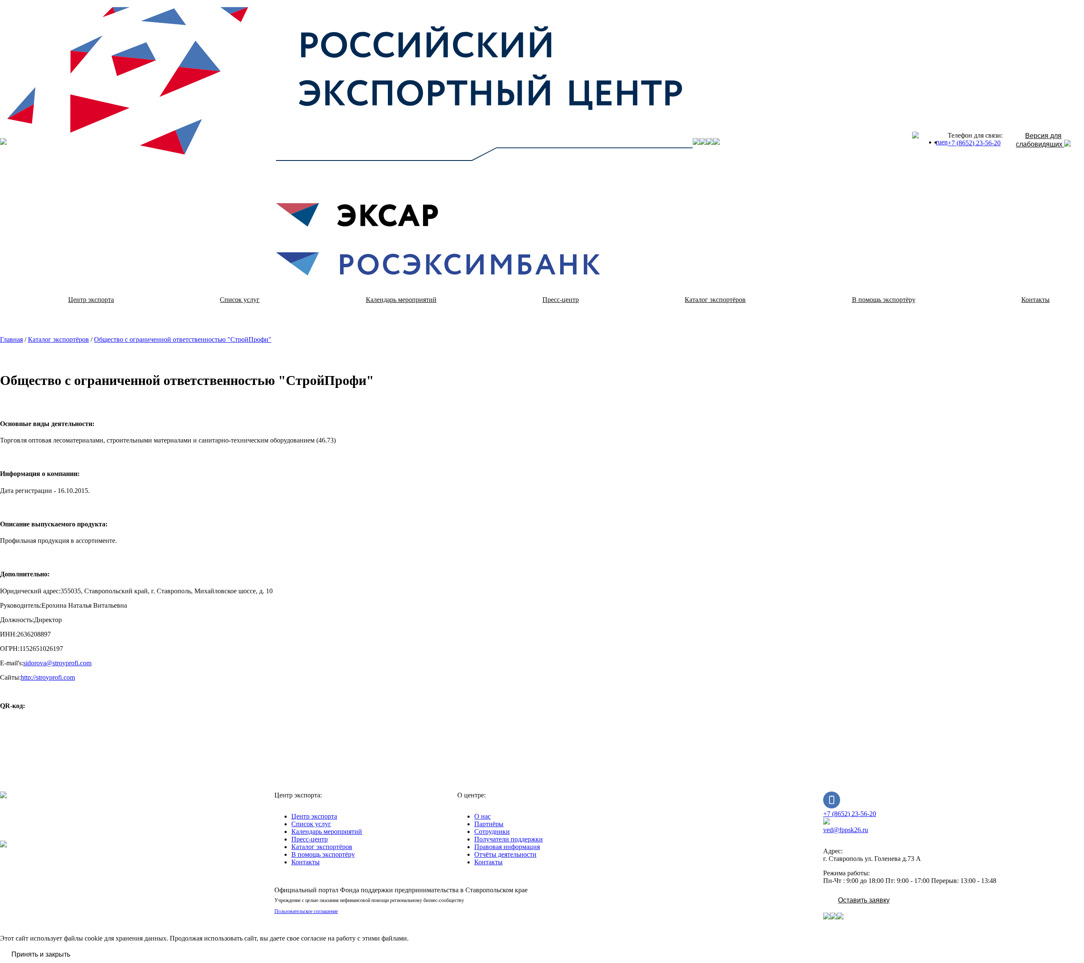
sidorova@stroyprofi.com (57, 663)
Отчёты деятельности (505, 854)
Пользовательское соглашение (306, 911)
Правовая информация (507, 846)
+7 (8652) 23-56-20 (974, 143)
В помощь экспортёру (883, 299)
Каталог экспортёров (715, 299)
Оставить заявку (864, 900)
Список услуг (240, 299)
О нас (482, 816)
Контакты (305, 862)
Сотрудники (492, 831)
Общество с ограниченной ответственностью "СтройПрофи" (182, 339)
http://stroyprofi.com (48, 677)
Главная (11, 339)
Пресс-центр (560, 299)
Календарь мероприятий (401, 299)
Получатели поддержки (508, 839)
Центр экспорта (91, 299)
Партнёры (488, 823)
